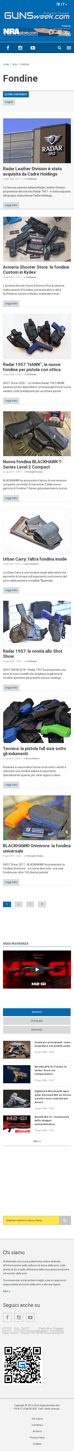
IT (62, 4)
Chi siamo (37, 1419)
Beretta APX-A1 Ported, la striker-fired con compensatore (51, 1070)
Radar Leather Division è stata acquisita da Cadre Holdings (32, 171)
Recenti (44, 1012)
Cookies (37, 1444)
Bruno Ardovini (32, 564)
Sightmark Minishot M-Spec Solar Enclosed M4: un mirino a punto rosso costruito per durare (53, 1096)
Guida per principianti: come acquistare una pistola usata (53, 1044)
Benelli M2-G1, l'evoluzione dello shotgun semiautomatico (52, 1120)
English (9, 102)
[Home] (37, 15)
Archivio (36, 1029)
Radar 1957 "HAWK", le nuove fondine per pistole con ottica (32, 367)
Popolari (37, 1020)
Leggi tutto (11, 205)
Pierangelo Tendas (34, 472)
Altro (36, 1141)
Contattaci (37, 1425)
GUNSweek (31, 179)
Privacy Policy (37, 1437)
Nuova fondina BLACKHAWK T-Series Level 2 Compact (32, 464)
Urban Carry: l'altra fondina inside (35, 559)
